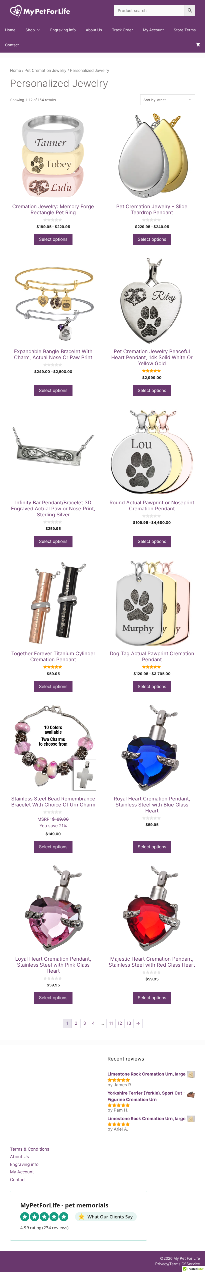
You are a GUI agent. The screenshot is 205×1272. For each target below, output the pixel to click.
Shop (30, 30)
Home (10, 30)
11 (111, 1023)
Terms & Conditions (29, 1149)
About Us (94, 30)
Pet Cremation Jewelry (45, 70)
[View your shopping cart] (198, 45)
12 (120, 1023)
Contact (12, 45)
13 (128, 1023)
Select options (53, 239)
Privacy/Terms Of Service (177, 1263)
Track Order (122, 30)
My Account (153, 30)
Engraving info (63, 30)
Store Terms (185, 30)
